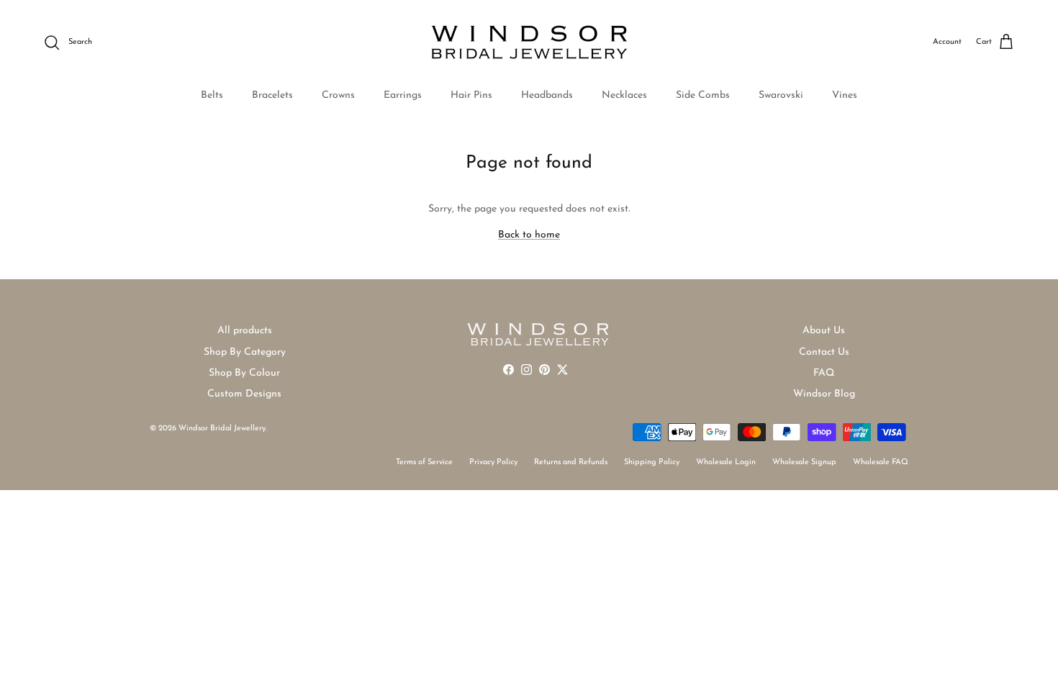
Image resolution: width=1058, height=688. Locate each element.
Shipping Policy (651, 462)
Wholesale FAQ (880, 462)
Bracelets (272, 95)
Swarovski (781, 95)
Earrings (403, 95)
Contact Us (824, 352)
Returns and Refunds (570, 462)
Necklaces (624, 95)
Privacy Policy (493, 462)
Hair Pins (471, 95)
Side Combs (703, 95)
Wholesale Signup (804, 462)
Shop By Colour (244, 373)
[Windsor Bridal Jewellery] (529, 42)
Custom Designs (244, 394)
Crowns (338, 95)
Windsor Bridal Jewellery (222, 429)
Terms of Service (424, 462)
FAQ (823, 373)
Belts (212, 95)
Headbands (547, 95)
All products (244, 330)
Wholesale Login (726, 462)
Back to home (529, 235)
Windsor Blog (824, 394)
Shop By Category (245, 352)
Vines (844, 95)
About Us (823, 330)
